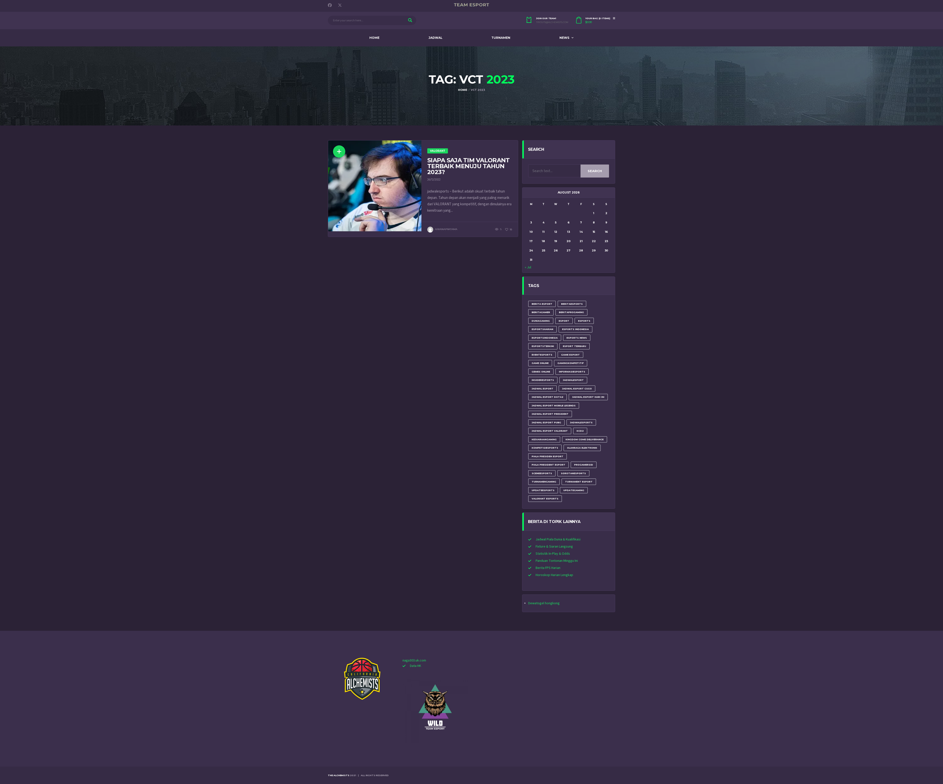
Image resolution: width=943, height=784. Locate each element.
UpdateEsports (543, 490)
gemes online (541, 371)
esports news (577, 337)
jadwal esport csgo (577, 388)
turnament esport (579, 481)
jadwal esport (542, 388)
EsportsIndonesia (545, 337)
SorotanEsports (573, 473)
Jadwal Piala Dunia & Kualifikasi (558, 539)
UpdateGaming (573, 490)
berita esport (542, 304)
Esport (564, 320)
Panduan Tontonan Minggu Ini (557, 560)
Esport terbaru (574, 346)
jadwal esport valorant (550, 430)
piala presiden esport (547, 456)
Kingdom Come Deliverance (585, 439)
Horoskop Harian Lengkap (554, 575)
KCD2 (580, 430)
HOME (374, 38)
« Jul (528, 267)
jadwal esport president (550, 414)
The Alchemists (338, 775)
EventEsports (542, 354)
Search (595, 171)
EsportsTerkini (543, 346)
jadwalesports (581, 422)
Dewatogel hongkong (544, 603)
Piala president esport (548, 464)
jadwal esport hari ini (588, 397)
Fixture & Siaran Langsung (554, 546)
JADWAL (436, 38)
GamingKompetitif (570, 363)
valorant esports (545, 498)
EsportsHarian (542, 329)
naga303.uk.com (414, 660)
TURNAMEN (500, 38)
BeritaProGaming (571, 312)
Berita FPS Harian (548, 567)
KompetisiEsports (545, 447)
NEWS (564, 38)
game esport (570, 354)
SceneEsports (542, 473)
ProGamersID (583, 464)
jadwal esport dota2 (547, 397)
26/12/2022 (434, 179)
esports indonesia (575, 329)
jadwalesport (573, 380)
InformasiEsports (572, 371)
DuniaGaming (541, 320)
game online (540, 363)
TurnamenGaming (544, 481)
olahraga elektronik (582, 447)
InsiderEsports (543, 380)
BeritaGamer (541, 312)
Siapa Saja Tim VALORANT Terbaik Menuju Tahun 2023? (468, 166)
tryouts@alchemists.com (552, 22)
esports (584, 320)
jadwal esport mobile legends (554, 405)
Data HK (415, 665)
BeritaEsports (572, 304)
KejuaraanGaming (544, 439)
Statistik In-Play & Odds (553, 553)
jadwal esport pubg (546, 422)
